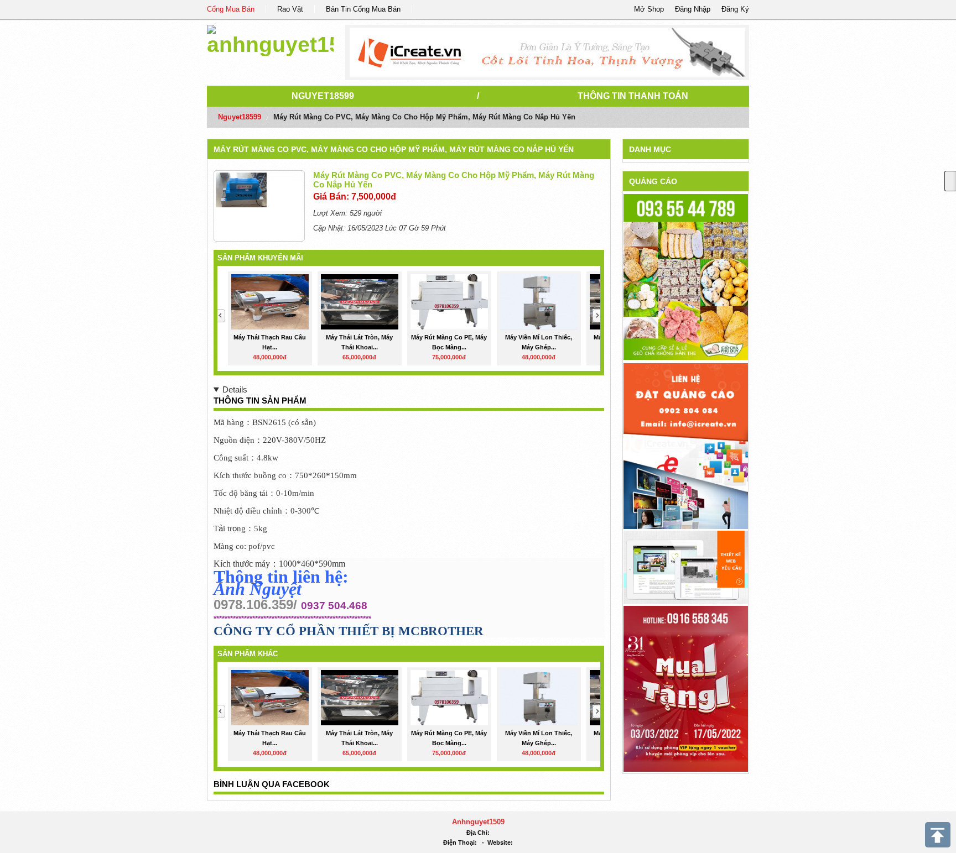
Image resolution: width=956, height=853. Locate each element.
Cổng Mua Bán (230, 9)
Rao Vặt (290, 9)
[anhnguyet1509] (270, 38)
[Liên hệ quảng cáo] (686, 445)
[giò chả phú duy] (686, 277)
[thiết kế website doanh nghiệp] (686, 567)
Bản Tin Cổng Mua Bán (363, 9)
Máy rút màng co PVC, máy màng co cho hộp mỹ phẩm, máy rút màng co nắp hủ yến (394, 149)
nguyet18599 (323, 96)
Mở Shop (649, 9)
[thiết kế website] (547, 52)
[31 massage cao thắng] (686, 688)
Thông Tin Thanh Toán (633, 96)
